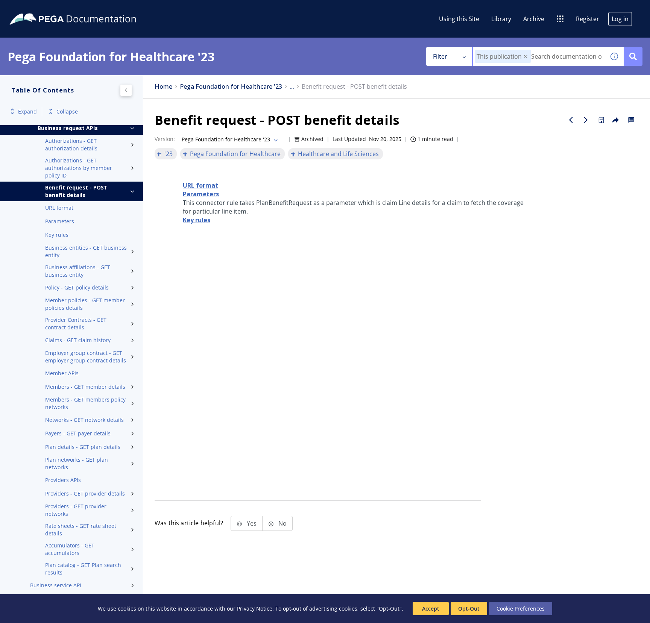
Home (163, 86)
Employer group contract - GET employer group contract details (85, 356)
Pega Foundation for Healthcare (235, 154)
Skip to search (91, 9)
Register (587, 19)
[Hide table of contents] (126, 90)
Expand (27, 111)
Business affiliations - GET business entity (77, 271)
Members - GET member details (85, 386)
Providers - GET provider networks (75, 510)
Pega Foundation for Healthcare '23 (231, 86)
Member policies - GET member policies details (85, 304)
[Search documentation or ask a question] (633, 56)
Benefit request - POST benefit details (76, 191)
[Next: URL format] (586, 119)
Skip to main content (33, 9)
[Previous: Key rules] (571, 119)
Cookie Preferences (521, 608)
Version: (165, 138)
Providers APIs (63, 480)
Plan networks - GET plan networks (76, 463)
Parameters (59, 221)
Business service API (55, 585)
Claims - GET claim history (78, 340)
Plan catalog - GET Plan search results (83, 568)
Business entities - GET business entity (86, 251)
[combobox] (539, 56)
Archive (533, 19)
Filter (440, 56)
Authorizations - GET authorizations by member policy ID (78, 168)
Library (501, 19)
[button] (526, 56)
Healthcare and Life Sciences (338, 154)
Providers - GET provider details (85, 493)
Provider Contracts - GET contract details (75, 323)
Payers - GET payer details (78, 433)
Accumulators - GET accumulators (69, 549)
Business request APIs (68, 128)
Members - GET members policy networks (85, 403)
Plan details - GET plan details (82, 446)
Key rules (56, 234)
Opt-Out (469, 608)
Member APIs (62, 373)
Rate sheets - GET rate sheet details (80, 529)
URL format (59, 207)
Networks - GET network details (84, 419)
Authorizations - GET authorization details (71, 144)
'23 (168, 154)
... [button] (292, 86)
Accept (430, 608)
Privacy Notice (254, 608)
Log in (620, 19)
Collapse (67, 111)
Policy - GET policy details (77, 287)
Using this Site (459, 19)
